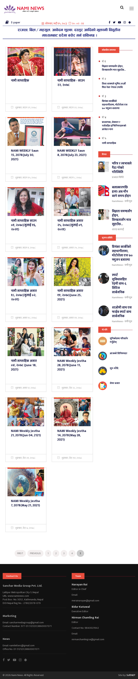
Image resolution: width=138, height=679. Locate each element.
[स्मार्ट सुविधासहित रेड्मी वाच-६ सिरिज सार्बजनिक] (103, 278)
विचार (104, 154)
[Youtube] (16, 660)
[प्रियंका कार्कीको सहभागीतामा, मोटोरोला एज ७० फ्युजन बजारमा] (103, 250)
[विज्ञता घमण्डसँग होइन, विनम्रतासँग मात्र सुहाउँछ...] (103, 214)
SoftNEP (130, 675)
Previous (35, 553)
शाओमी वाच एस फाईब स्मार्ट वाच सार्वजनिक (122, 311)
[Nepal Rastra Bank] (69, 32)
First (20, 553)
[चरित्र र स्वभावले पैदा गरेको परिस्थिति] (103, 166)
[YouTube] (120, 23)
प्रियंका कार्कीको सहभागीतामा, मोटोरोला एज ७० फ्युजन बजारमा (122, 253)
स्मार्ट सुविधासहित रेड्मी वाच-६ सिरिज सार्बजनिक (119, 283)
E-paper (14, 22)
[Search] (122, 8)
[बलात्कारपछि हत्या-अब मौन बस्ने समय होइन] (103, 190)
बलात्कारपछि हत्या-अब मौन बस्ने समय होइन (121, 191)
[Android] (130, 23)
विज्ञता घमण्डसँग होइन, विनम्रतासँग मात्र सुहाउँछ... (122, 217)
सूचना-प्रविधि (107, 238)
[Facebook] (110, 23)
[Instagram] (125, 23)
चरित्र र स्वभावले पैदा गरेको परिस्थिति (122, 167)
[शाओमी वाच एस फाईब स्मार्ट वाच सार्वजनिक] (103, 310)
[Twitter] (115, 23)
